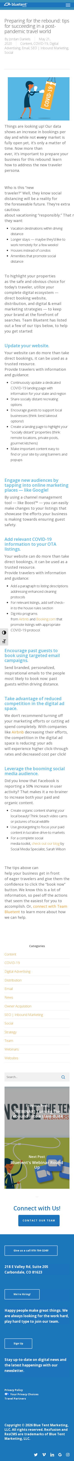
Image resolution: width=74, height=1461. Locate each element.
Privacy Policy (14, 1390)
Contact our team (39, 1220)
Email (25, 48)
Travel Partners (15, 1398)
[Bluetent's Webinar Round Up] (37, 1163)
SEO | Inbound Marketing (49, 48)
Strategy (11, 1032)
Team (9, 1040)
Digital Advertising (17, 971)
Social (9, 52)
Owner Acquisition (18, 1006)
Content (26, 43)
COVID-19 (41, 43)
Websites (11, 1058)
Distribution (13, 980)
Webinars (12, 1049)
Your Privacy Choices (24, 1394)
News (9, 997)
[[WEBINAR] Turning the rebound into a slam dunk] (37, 1112)
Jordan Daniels (19, 39)
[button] (68, 5)
